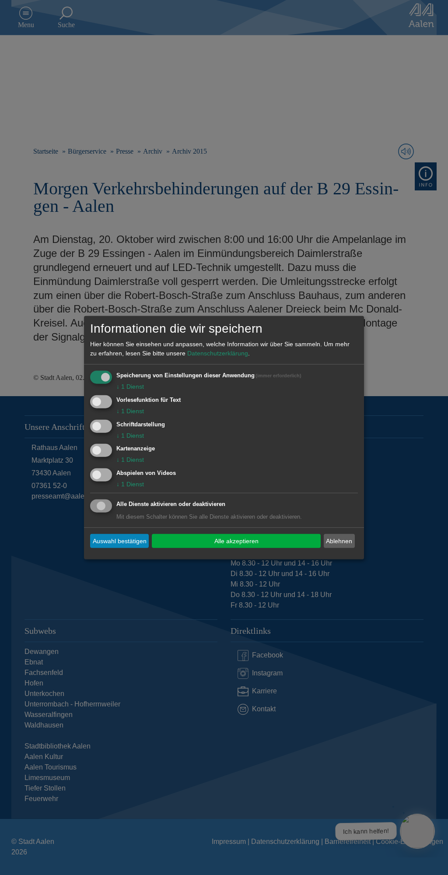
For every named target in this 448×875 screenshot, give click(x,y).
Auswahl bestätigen (120, 540)
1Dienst (130, 386)
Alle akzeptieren (236, 540)
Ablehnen (339, 540)
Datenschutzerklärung (217, 353)
